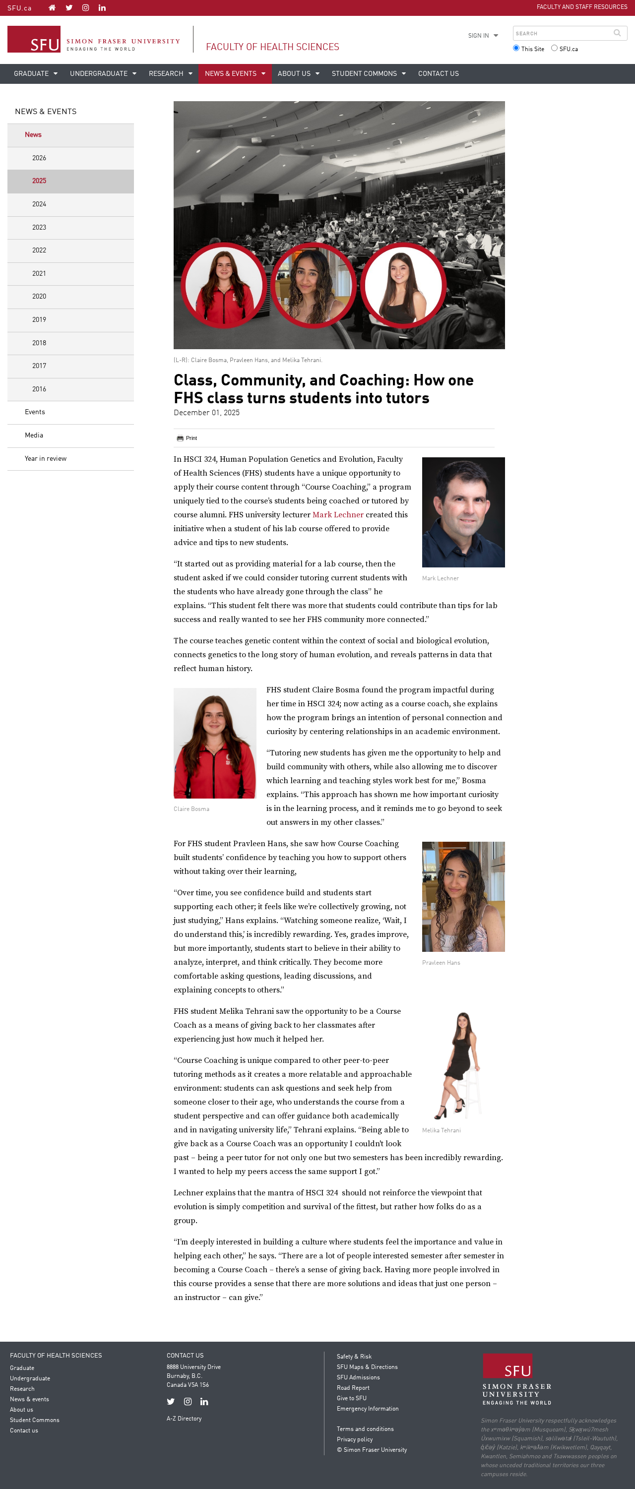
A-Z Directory (184, 1419)
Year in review (45, 458)
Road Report (353, 1388)
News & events (231, 73)
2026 (39, 158)
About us (295, 73)
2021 (39, 273)
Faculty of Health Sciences (272, 47)
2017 (39, 366)
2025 (39, 181)
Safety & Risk (354, 1357)
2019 (39, 319)
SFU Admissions (358, 1378)
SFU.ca (19, 8)
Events (35, 412)
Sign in (478, 36)
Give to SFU (352, 1399)
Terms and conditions (365, 1429)
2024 (39, 204)
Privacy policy (355, 1440)
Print (191, 438)
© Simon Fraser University (372, 1450)
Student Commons (365, 73)
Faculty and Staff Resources (582, 7)
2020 (39, 296)
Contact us (438, 73)
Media (34, 435)
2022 (39, 250)
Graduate (32, 73)
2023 (39, 227)
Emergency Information (368, 1409)
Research (167, 73)
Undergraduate (99, 73)
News (33, 134)
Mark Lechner (338, 515)
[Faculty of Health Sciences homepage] (52, 7)
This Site (532, 50)
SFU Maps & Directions (367, 1367)
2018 (39, 343)
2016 (39, 389)
